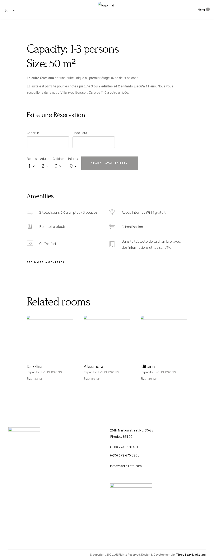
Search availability (109, 163)
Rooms (32, 158)
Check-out (80, 132)
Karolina (34, 366)
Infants (73, 158)
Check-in (33, 132)
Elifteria (148, 366)
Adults (44, 158)
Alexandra (93, 366)
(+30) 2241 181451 (124, 447)
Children (59, 158)
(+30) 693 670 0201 (124, 455)
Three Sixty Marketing (191, 554)
